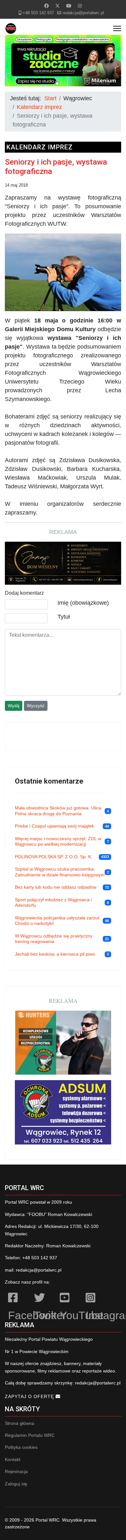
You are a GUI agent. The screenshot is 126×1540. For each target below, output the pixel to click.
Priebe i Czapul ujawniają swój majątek (54, 826)
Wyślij (13, 705)
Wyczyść (36, 705)
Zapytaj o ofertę (30, 1396)
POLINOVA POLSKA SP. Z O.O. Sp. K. (53, 856)
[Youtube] (68, 5)
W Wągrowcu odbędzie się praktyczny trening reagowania (53, 938)
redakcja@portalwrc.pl (83, 13)
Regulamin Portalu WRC (30, 1435)
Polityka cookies (21, 1447)
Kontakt (12, 1459)
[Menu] (117, 28)
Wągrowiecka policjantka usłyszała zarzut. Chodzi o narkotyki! (57, 920)
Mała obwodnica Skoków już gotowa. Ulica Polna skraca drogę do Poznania (58, 810)
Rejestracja (16, 1471)
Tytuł (64, 616)
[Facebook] (46, 5)
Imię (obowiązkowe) (83, 603)
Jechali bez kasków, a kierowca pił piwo (55, 954)
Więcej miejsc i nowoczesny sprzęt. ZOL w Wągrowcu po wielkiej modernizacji (58, 841)
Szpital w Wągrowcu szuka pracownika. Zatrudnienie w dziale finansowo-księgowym (60, 871)
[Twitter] (57, 5)
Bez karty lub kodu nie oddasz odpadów (55, 887)
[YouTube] (69, 1298)
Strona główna (19, 1423)
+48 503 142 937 (38, 13)
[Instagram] (80, 5)
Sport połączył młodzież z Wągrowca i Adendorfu (53, 902)
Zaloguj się (16, 1483)
